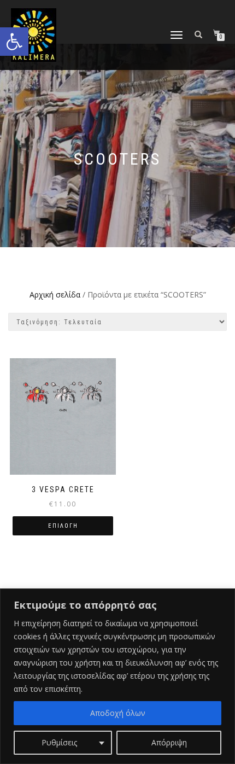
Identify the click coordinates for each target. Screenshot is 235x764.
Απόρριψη (169, 742)
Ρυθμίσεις (59, 742)
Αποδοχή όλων (117, 713)
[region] (117, 676)
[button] (14, 41)
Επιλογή (63, 525)
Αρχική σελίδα (55, 294)
